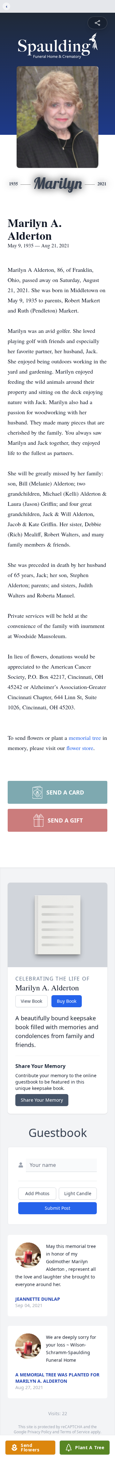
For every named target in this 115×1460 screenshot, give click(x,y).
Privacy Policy (39, 1432)
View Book (31, 1001)
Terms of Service (75, 1432)
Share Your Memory (42, 1100)
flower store (79, 748)
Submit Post (57, 1208)
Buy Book (66, 1001)
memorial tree (85, 737)
